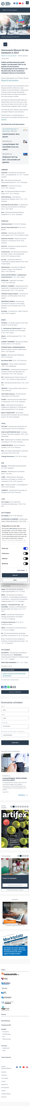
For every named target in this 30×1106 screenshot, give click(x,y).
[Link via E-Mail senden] (14, 687)
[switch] (25, 553)
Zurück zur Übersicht (15, 692)
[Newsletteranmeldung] (15, 913)
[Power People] (15, 979)
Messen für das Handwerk (9, 10)
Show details (21, 570)
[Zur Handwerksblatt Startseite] (6, 3)
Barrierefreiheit (5, 1087)
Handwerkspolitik (6, 1025)
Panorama (4, 1046)
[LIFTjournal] (15, 993)
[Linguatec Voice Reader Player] (5, 44)
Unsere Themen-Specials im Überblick (15, 890)
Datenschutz (4, 1084)
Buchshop (3, 1097)
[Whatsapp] (8, 687)
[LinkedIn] (17, 3)
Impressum (4, 1075)
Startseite (3, 1072)
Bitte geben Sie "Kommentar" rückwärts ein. (13, 731)
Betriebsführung (5, 1021)
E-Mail (3, 714)
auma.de (3, 119)
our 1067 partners (12, 528)
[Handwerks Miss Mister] (15, 983)
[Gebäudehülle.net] (15, 974)
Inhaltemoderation (6, 1093)
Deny (15, 580)
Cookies (3, 1090)
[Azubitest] (15, 988)
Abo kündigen (4, 1078)
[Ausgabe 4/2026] (15, 829)
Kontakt (3, 1081)
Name (3, 706)
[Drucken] (11, 687)
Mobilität (3, 1029)
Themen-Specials (6, 1057)
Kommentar (4, 722)
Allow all (15, 575)
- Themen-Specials (14, 56)
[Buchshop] (15, 998)
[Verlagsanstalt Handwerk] (15, 1002)
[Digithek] (15, 1008)
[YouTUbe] (20, 3)
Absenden (15, 742)
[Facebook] (14, 3)
